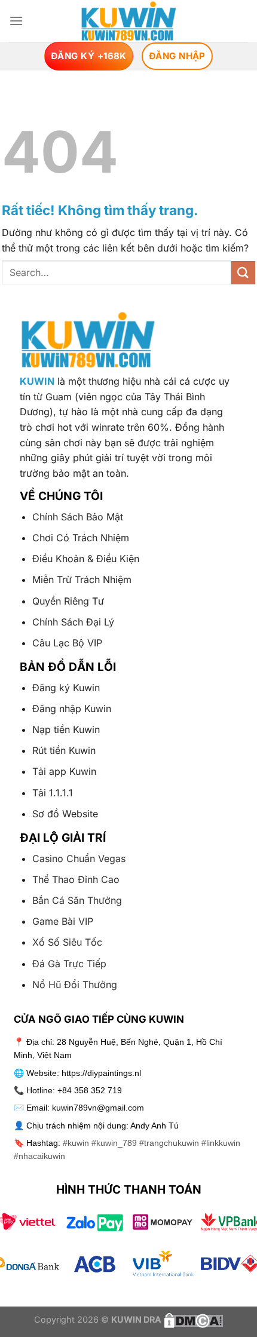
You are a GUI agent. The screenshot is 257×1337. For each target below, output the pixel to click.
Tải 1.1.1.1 (52, 793)
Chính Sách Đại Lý (73, 622)
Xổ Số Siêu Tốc (67, 942)
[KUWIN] (128, 21)
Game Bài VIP (62, 921)
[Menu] (16, 20)
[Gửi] (243, 272)
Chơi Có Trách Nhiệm (80, 538)
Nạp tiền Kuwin (66, 729)
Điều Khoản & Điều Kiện (85, 559)
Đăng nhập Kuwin (71, 709)
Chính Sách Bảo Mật (77, 517)
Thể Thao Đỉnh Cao (76, 879)
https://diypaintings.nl (101, 1073)
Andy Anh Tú (154, 1125)
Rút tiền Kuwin (64, 750)
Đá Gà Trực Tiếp (69, 964)
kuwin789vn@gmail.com (98, 1107)
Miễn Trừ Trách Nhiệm (81, 579)
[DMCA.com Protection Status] (192, 1319)
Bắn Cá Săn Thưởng (77, 900)
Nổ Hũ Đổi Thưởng (74, 985)
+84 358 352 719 (89, 1090)
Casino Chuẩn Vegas (79, 858)
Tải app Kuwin (64, 771)
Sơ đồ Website (65, 814)
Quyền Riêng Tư (68, 601)
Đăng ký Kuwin (66, 688)
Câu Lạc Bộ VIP (67, 643)
